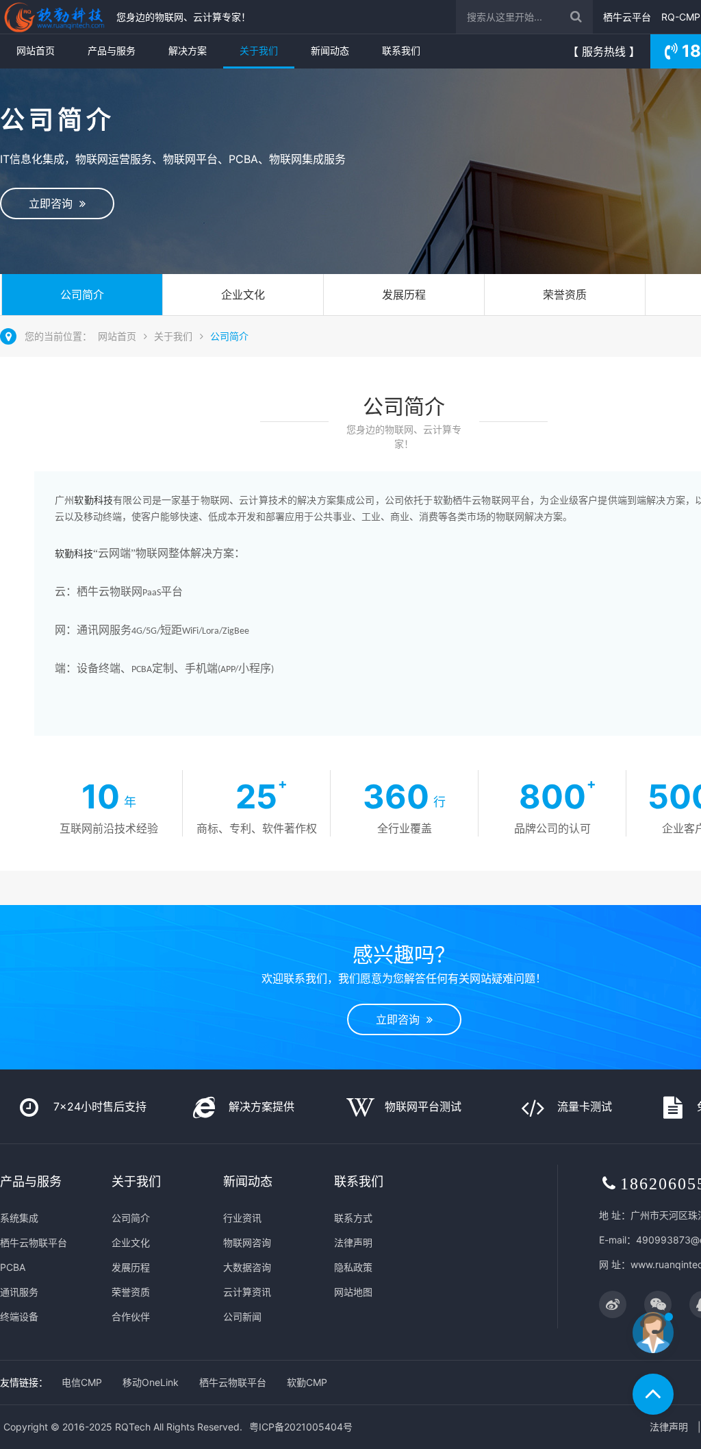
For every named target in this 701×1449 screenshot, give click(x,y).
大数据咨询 (247, 1267)
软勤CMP (307, 1382)
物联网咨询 (247, 1242)
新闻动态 (330, 50)
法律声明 (353, 1242)
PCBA (12, 1267)
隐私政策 (353, 1267)
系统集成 (19, 1218)
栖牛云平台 (627, 17)
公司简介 (82, 294)
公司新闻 (242, 1316)
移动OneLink (151, 1382)
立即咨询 (54, 203)
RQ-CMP (680, 17)
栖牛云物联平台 (33, 1242)
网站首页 (35, 50)
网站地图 (353, 1292)
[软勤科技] (55, 17)
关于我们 (259, 50)
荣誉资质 (565, 294)
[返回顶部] (653, 1394)
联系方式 (353, 1218)
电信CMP (82, 1382)
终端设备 (19, 1316)
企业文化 (243, 294)
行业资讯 (242, 1218)
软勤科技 (93, 500)
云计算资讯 (247, 1292)
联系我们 (401, 50)
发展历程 (404, 294)
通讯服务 (19, 1292)
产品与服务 (112, 50)
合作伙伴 (131, 1316)
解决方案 (187, 50)
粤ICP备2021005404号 (301, 1427)
